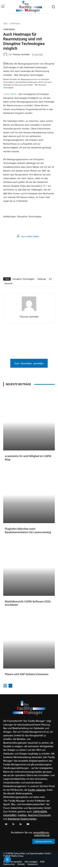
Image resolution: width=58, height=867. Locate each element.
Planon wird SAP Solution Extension (26, 674)
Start (5, 23)
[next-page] (10, 686)
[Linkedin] (24, 269)
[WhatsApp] (16, 269)
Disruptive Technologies (23, 279)
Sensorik (8, 283)
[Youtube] (28, 824)
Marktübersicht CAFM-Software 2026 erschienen (28, 603)
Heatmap (42, 279)
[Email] (31, 269)
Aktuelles (10, 462)
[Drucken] (39, 269)
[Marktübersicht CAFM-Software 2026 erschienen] (29, 567)
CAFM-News (15, 23)
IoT (50, 279)
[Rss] (13, 824)
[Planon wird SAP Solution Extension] (29, 640)
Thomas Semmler (21, 54)
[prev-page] (5, 686)
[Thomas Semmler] (5, 54)
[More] (53, 269)
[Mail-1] (6, 824)
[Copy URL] (46, 269)
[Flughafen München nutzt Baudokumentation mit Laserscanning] (29, 494)
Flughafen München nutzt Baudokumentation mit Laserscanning (28, 530)
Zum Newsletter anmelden (29, 363)
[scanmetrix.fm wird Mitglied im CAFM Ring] (29, 421)
